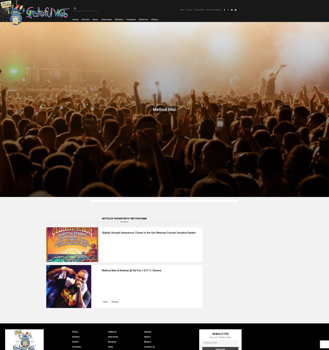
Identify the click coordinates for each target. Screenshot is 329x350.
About (182, 10)
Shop (110, 347)
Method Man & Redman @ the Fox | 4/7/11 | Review (131, 270)
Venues (147, 332)
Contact (189, 10)
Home (76, 19)
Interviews (106, 19)
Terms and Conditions (213, 10)
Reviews (119, 19)
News (95, 19)
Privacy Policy (199, 10)
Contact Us (149, 347)
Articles (86, 19)
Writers (147, 342)
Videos (154, 19)
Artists (75, 342)
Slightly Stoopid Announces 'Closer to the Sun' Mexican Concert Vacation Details (149, 232)
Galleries (143, 19)
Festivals (131, 19)
